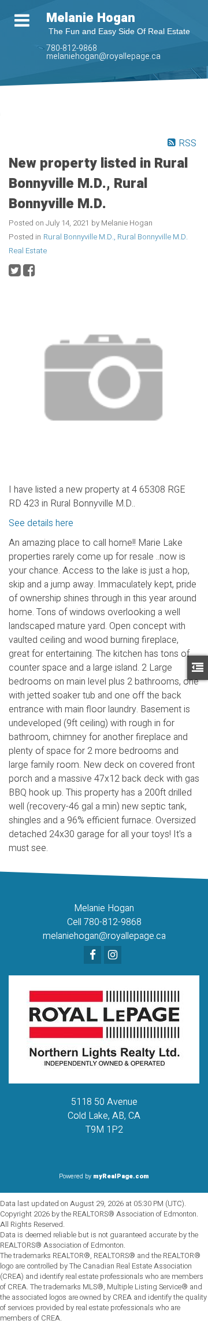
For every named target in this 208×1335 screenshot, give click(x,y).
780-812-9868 (71, 48)
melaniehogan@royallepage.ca (103, 56)
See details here (41, 523)
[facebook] (94, 956)
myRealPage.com (121, 1176)
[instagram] (114, 956)
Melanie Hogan (90, 18)
